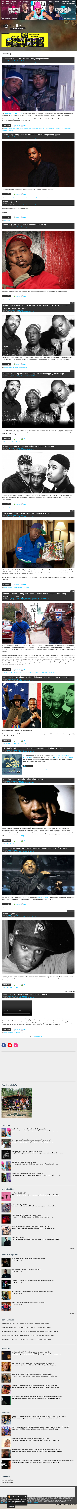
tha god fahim (28, 197)
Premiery (22, 136)
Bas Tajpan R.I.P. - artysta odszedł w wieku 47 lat (27, 1151)
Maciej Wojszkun (23, 782)
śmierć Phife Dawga (42, 897)
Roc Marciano (20, 128)
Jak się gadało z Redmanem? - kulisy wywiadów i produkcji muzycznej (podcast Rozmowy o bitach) (43, 1460)
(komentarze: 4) (32, 227)
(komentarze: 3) (30, 376)
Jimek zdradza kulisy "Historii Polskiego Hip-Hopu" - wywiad (30, 1226)
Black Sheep (26, 587)
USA (9, 60)
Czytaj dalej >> (6, 125)
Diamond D (4, 130)
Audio (11, 515)
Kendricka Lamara (59, 757)
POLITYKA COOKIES (33, 1502)
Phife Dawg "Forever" (11, 202)
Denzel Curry (7, 197)
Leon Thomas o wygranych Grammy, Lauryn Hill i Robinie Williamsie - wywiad (36, 1449)
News (18, 136)
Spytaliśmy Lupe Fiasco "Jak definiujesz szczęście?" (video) (30, 1438)
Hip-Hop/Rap (13, 60)
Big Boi (6, 743)
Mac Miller (12, 843)
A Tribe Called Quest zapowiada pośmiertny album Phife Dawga (28, 446)
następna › (37, 1036)
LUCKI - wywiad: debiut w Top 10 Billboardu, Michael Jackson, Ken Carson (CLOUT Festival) (40, 1427)
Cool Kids (51, 197)
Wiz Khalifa (28, 769)
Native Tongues (26, 672)
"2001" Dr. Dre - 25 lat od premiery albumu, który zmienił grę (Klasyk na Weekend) (37, 1396)
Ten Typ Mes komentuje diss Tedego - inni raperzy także (29, 1129)
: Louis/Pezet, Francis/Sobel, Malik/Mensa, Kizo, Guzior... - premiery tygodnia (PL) (30, 1331)
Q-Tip (53, 672)
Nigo (18, 197)
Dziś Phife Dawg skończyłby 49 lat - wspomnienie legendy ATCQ (28, 513)
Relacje (32, 598)
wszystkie (72, 1248)
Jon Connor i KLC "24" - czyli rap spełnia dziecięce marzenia (30, 1352)
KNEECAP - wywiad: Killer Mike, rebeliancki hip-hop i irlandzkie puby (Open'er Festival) (39, 1416)
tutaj (22, 836)
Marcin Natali (22, 516)
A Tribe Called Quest (15, 299)
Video (34, 375)
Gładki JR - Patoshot (18, 1237)
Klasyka (18, 60)
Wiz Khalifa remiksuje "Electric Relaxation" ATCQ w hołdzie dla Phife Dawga (33, 748)
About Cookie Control (9, 1496)
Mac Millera (70, 757)
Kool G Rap (42, 128)
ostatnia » (43, 1036)
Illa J (16, 367)
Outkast (20, 743)
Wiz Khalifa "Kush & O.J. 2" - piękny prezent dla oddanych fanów (32, 1374)
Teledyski (31, 375)
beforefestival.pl (7, 1482)
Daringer (14, 128)
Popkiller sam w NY (25, 598)
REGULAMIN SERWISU (6, 1502)
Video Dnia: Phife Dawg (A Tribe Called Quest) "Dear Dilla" (26, 994)
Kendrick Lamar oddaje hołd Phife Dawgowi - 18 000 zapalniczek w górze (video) (35, 848)
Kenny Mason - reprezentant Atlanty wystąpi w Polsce (28, 1258)
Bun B (57, 128)
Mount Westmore (67, 128)
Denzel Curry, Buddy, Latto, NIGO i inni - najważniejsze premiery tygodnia (32, 135)
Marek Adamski (22, 376)
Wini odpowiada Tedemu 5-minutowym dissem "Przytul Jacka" (31, 1140)
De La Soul (49, 672)
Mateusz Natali (22, 311)
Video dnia (24, 996)
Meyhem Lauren (8, 128)
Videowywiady (45, 598)
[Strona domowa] (14, 27)
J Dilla (21, 1032)
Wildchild (22, 197)
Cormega (36, 128)
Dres (21, 587)
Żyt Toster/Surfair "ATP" (19, 1193)
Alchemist (26, 128)
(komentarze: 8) (32, 62)
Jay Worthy (34, 197)
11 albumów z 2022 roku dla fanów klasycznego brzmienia (26, 59)
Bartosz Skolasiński (23, 62)
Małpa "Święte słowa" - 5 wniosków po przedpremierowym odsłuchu (33, 1363)
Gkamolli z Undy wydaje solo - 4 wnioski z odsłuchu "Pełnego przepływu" (35, 1385)
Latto (15, 197)
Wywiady (40, 598)
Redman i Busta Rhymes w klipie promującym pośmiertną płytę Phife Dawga (33, 374)
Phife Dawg (10, 130)
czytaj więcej (11, 1506)
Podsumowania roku (30, 60)
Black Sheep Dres (18, 672)
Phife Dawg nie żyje (10, 914)
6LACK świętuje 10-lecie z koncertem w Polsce (26, 1269)
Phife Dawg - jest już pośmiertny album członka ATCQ (24, 225)
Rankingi (23, 60)
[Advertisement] (17, 1066)
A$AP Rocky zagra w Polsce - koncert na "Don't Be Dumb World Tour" (33, 1280)
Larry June (31, 128)
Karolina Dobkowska (23, 916)
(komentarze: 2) (29, 449)
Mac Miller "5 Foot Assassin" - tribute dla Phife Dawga (24, 779)
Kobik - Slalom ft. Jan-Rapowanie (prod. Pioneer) (27, 1215)
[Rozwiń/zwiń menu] (73, 27)
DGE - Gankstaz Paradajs (19, 1204)
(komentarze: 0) (32, 204)
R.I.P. (18, 915)
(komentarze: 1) (32, 138)
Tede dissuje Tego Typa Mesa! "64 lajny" (24, 1162)
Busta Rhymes (12, 441)
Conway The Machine (50, 128)
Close (25, 1496)
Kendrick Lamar (49, 832)
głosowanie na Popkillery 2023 (14, 113)
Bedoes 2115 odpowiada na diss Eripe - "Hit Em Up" (28, 1173)
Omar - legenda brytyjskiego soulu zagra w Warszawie (28, 1302)
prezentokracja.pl (7, 1480)
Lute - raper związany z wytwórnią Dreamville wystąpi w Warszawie (32, 1291)
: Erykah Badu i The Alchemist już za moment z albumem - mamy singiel (25, 1323)
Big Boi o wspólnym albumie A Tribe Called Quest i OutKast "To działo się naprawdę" (36, 677)
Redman (12, 367)
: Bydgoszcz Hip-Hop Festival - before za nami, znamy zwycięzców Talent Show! (28, 1335)
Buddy (12, 197)
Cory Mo (61, 128)
